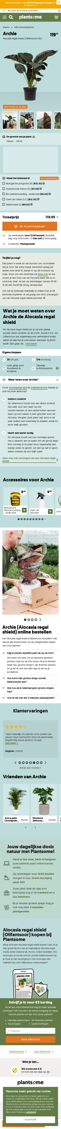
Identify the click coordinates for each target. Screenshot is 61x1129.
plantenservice (39, 387)
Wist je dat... (30, 1062)
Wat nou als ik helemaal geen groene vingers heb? (30, 689)
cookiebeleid (31, 1112)
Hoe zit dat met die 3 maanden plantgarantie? (30, 697)
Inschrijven (30, 1039)
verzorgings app (18, 387)
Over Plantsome (42, 1051)
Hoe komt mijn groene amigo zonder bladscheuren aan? (26, 680)
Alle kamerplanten (24, 27)
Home (6, 27)
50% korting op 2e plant (15, 106)
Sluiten (30, 1119)
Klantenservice (16, 1051)
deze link (43, 274)
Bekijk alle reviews (30, 768)
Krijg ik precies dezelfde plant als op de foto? (30, 652)
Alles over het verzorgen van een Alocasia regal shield (29, 460)
